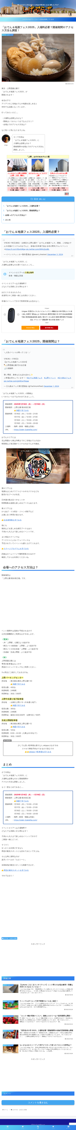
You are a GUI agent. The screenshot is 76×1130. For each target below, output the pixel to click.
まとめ (8, 220)
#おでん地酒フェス (34, 378)
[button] (70, 545)
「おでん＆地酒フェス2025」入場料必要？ (22, 206)
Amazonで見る (30, 327)
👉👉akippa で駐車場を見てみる (38, 752)
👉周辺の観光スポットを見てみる (15, 870)
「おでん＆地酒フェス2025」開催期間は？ (22, 210)
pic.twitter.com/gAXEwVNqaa (16, 381)
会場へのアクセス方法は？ (16, 215)
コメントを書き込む (38, 1102)
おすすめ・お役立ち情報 (10, 938)
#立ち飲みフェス (64, 378)
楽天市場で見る (49, 327)
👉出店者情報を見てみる (12, 520)
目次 (36, 199)
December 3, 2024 (55, 254)
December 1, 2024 (51, 386)
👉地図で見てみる (21, 410)
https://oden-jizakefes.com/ (25, 430)
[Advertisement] (38, 910)
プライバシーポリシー (38, 1124)
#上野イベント (50, 378)
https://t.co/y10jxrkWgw (16, 249)
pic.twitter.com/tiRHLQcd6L (37, 249)
